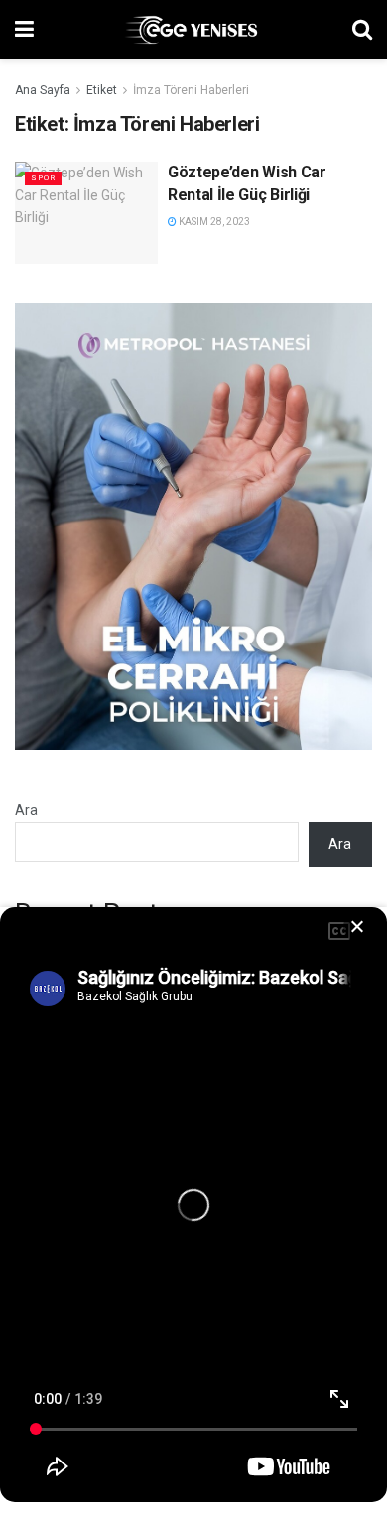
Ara (26, 810)
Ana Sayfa (42, 90)
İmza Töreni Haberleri (191, 90)
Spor (43, 178)
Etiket (101, 90)
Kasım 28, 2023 (213, 221)
